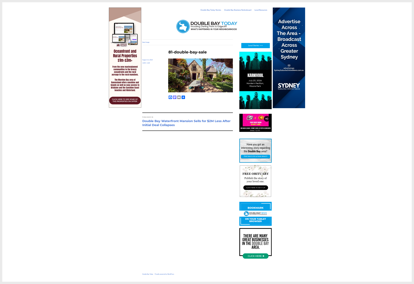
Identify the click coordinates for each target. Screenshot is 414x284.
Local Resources (261, 10)
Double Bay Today (147, 274)
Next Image (145, 42)
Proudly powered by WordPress (164, 274)
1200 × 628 (146, 63)
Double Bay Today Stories (211, 10)
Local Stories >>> (255, 46)
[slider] (257, 107)
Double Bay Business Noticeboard (237, 10)
